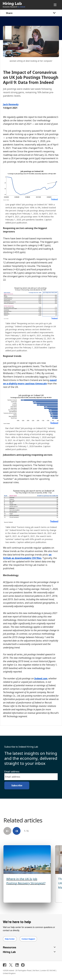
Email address (11, 771)
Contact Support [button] (28, 939)
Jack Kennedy (10, 104)
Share (9, 13)
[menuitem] (20, 5)
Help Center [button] (10, 939)
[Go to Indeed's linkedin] (17, 965)
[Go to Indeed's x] (11, 965)
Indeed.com (40, 678)
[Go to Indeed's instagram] (23, 965)
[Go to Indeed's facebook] (4, 965)
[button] (16, 831)
